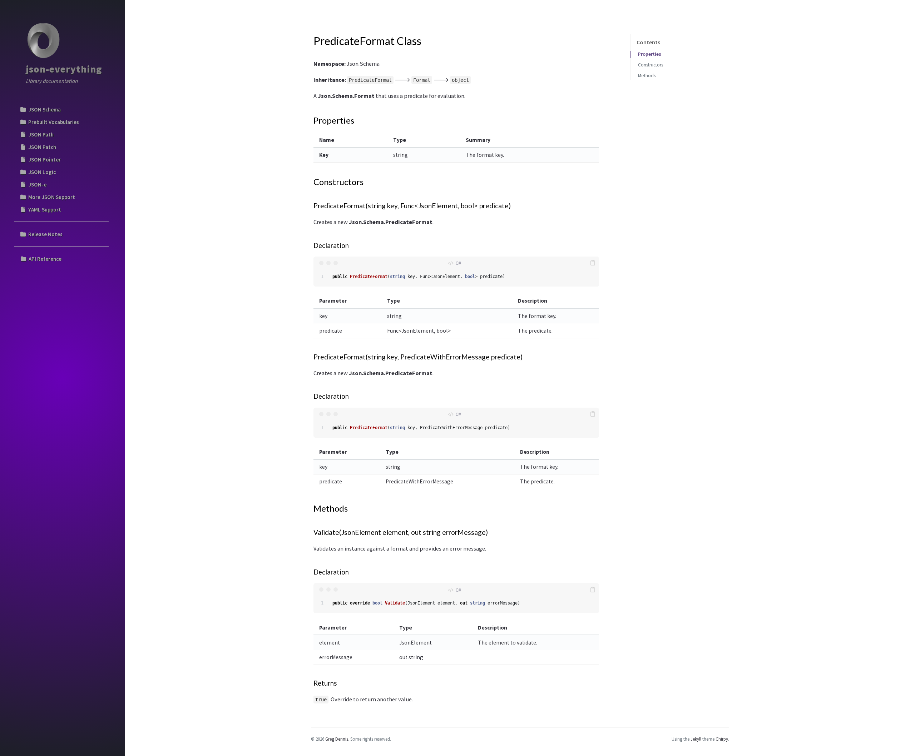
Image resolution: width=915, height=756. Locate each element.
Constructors (650, 65)
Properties (649, 54)
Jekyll (696, 739)
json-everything (64, 69)
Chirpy (722, 739)
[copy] (592, 263)
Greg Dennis (336, 739)
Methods (647, 76)
